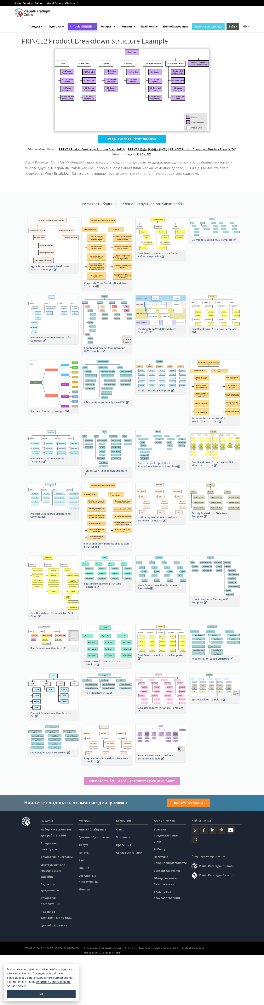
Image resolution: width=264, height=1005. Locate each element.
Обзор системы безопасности (102, 952)
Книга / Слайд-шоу (92, 829)
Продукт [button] (34, 26)
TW (148, 154)
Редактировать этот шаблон (132, 139)
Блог (81, 860)
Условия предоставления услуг (166, 835)
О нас (120, 829)
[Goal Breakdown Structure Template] (161, 713)
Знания (83, 868)
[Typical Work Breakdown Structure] (107, 476)
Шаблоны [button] (148, 26)
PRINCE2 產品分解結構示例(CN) (147, 149)
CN (144, 154)
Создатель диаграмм (57, 857)
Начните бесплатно (188, 803)
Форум (83, 845)
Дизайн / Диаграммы (94, 837)
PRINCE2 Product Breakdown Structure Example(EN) (92, 149)
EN (139, 154)
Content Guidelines (167, 870)
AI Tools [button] (80, 26)
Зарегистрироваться (208, 26)
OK (41, 993)
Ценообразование (175, 26)
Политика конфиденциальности (158, 947)
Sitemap (84, 889)
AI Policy (159, 849)
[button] (56, 26)
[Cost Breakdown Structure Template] (161, 660)
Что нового (124, 837)
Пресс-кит (123, 845)
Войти (233, 26)
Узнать (83, 852)
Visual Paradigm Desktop (61, 3)
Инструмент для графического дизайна (53, 870)
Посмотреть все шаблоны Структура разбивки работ (132, 781)
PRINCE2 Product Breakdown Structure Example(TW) (203, 149)
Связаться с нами (129, 852)
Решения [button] (127, 26)
